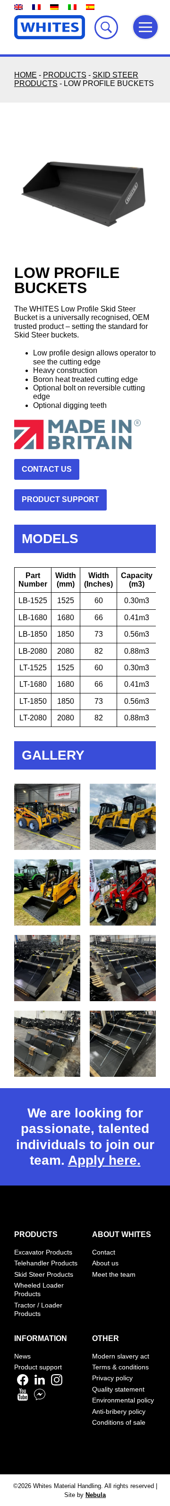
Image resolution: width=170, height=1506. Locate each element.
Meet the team (114, 1274)
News (22, 1356)
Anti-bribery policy (118, 1411)
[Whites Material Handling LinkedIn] (39, 1383)
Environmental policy (123, 1400)
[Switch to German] (54, 6)
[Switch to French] (36, 6)
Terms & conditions (120, 1367)
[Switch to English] (18, 6)
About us (105, 1263)
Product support (38, 1367)
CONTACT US (47, 469)
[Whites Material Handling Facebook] (22, 1383)
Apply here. (104, 1160)
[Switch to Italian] (72, 6)
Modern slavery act (120, 1356)
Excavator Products (43, 1252)
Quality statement (118, 1389)
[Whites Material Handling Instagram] (56, 1383)
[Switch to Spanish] (90, 6)
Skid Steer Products (43, 1274)
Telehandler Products (45, 1263)
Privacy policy (112, 1378)
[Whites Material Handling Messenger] (39, 1398)
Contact (103, 1252)
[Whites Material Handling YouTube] (22, 1398)
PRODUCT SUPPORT (60, 499)
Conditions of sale (118, 1422)
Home (25, 75)
